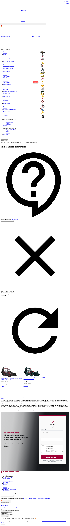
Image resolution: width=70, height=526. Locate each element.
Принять (3, 524)
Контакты (23, 10)
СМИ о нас (8, 131)
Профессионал (9, 120)
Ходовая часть (4, 513)
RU (65, 1)
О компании (6, 488)
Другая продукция (5, 516)
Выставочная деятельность (9, 489)
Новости (5, 125)
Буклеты (8, 133)
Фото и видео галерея (11, 129)
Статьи (7, 130)
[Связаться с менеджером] (1, 509)
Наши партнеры (7, 490)
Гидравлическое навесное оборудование (9, 510)
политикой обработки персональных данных (55, 461)
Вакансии (8, 124)
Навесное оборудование (6, 511)
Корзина (23, 21)
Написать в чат (14, 219)
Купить (2, 398)
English (67, 3)
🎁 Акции (3, 26)
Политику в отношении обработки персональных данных (36, 498)
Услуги (5, 126)
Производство (9, 122)
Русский (67, 1)
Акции (7, 123)
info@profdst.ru (6, 478)
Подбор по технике (5, 36)
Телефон (43, 437)
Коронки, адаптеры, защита (7, 514)
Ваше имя (43, 429)
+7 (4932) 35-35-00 (7, 477)
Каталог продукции (8, 481)
